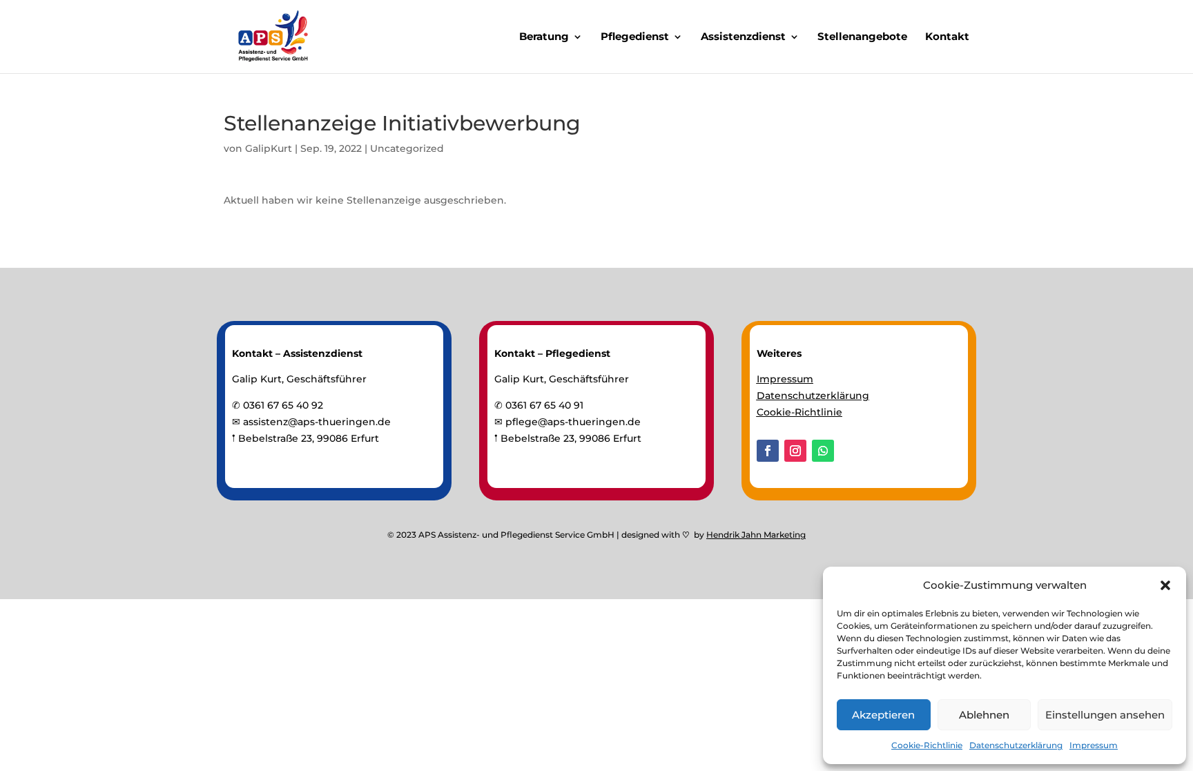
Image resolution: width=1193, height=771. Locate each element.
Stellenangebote (862, 37)
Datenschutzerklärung (1016, 745)
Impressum (1093, 745)
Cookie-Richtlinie (926, 745)
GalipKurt (268, 148)
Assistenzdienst (743, 37)
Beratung (544, 37)
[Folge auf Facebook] (768, 451)
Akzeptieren (883, 714)
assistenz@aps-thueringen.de (317, 422)
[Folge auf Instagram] (795, 451)
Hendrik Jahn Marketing (756, 534)
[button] (1165, 585)
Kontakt (947, 37)
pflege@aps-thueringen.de (573, 422)
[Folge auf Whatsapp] (823, 451)
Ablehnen (984, 714)
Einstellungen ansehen (1105, 714)
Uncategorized (407, 148)
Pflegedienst (635, 37)
